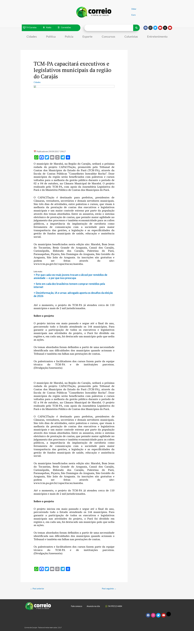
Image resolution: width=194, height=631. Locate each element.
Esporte (87, 36)
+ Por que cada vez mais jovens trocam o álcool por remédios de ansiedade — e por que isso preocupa (70, 276)
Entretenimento (157, 36)
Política (51, 36)
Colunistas (131, 36)
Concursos (108, 36)
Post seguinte (109, 588)
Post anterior (37, 588)
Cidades (32, 36)
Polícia (69, 36)
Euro (133, 15)
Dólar (133, 9)
